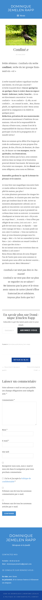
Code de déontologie (12, 593)
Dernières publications (15, 344)
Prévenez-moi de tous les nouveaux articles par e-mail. (16, 505)
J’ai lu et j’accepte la (16, 480)
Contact (35, 597)
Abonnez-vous (28, 330)
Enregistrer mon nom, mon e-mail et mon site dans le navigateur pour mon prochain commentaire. (18, 469)
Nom (4, 430)
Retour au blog (21, 360)
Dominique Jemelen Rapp (21, 8)
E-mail (5, 441)
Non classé (26, 344)
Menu (22, 15)
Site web (5, 452)
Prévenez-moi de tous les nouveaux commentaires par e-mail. (16, 492)
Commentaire (8, 400)
